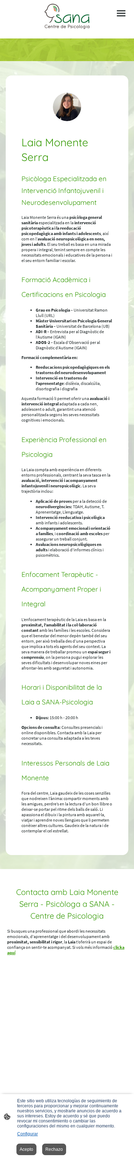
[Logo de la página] (67, 16)
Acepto (26, 1149)
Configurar (27, 1133)
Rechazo (54, 1149)
